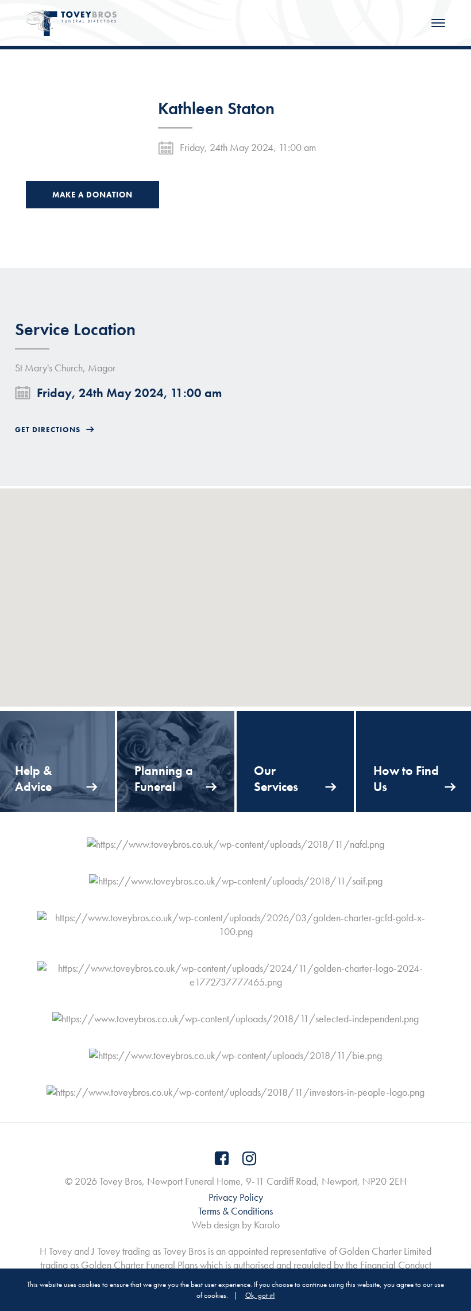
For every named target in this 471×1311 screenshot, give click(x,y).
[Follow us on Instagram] (249, 1158)
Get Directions (47, 430)
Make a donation (92, 194)
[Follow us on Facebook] (221, 1158)
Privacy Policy (236, 1197)
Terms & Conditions (235, 1210)
